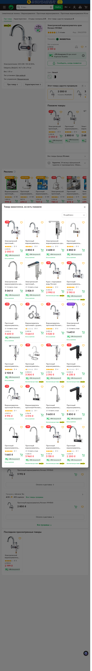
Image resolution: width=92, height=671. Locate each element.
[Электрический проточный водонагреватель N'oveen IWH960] (34, 270)
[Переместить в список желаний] (21, 222)
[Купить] (21, 251)
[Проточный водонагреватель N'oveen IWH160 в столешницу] (14, 434)
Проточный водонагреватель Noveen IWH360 (32, 242)
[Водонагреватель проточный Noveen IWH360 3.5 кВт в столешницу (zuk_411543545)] (55, 312)
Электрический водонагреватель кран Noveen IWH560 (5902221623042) (54, 242)
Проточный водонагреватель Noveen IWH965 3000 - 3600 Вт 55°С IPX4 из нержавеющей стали (76, 365)
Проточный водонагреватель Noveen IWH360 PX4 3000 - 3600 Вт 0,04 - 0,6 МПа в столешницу (55, 447)
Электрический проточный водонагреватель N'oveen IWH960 (32, 283)
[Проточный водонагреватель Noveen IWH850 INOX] (14, 312)
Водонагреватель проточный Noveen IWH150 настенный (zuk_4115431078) (32, 407)
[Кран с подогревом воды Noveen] (55, 270)
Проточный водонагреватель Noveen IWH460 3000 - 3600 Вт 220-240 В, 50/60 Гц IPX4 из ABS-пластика (55, 365)
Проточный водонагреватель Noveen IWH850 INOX (14, 325)
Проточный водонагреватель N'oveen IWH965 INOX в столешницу (76, 407)
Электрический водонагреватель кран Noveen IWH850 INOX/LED (13, 283)
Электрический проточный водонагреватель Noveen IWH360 (11, 242)
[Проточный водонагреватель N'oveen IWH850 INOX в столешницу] (55, 394)
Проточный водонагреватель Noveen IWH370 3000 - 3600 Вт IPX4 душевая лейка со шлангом (34, 365)
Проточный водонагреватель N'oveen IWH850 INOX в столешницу (55, 407)
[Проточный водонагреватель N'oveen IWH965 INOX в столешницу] (76, 394)
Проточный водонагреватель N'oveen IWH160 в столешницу (12, 447)
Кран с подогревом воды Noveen (53, 283)
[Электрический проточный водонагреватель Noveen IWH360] (14, 230)
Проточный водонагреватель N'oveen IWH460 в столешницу (12, 365)
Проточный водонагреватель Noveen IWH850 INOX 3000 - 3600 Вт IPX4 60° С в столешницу (34, 447)
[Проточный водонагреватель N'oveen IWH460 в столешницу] (14, 353)
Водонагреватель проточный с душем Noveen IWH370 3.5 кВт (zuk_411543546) (33, 325)
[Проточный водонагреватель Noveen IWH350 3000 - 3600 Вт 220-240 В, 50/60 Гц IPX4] (76, 270)
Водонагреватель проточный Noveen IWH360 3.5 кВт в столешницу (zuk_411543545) (53, 325)
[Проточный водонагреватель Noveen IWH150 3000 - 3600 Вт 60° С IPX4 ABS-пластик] (76, 434)
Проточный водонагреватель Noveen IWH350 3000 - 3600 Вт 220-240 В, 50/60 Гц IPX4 (75, 283)
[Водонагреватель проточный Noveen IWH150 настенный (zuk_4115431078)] (34, 394)
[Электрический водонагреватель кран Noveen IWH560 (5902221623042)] (55, 230)
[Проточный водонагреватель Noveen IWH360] (34, 230)
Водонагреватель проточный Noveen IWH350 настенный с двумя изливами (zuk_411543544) (13, 407)
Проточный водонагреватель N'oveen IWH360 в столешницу (74, 242)
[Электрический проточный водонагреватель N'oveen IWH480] (76, 312)
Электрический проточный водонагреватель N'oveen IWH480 (73, 325)
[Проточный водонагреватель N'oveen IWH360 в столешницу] (76, 230)
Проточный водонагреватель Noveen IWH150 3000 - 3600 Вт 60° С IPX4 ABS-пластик (76, 447)
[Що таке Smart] (62, 296)
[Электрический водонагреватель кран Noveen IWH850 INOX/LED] (14, 270)
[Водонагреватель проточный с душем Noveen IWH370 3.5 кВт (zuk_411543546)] (34, 312)
